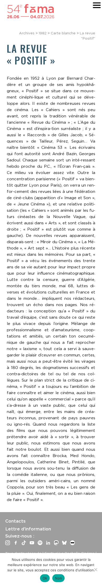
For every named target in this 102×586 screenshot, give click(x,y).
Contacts (15, 521)
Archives (27, 33)
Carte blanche (63, 33)
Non (58, 578)
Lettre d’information (28, 528)
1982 (43, 33)
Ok (45, 578)
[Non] (95, 569)
